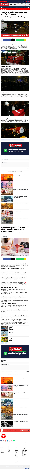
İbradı (16, 452)
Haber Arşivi (24, 455)
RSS (7, 466)
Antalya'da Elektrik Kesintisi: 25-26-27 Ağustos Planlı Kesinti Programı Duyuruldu (20, 182)
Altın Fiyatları (24, 448)
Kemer (16, 454)
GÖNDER (27, 371)
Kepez (16, 455)
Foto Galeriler (24, 443)
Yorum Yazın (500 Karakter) (5, 364)
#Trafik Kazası (4, 139)
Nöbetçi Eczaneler (25, 450)
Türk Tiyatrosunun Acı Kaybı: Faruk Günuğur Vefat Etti (20, 421)
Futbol (9, 450)
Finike (16, 449)
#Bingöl (8, 139)
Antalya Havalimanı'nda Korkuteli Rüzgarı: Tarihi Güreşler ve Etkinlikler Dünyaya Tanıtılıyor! (17, 9)
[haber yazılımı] (27, 468)
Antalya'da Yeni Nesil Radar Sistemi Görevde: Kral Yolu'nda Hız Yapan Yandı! (20, 197)
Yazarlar (22, 1)
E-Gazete (20, 1)
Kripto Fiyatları (24, 449)
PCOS (6, 287)
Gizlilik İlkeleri (24, 454)
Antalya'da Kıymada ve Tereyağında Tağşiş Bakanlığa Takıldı (20, 189)
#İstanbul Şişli (13, 139)
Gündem (7, 11)
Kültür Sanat (2, 452)
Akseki (16, 442)
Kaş (15, 453)
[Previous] (6, 9)
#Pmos (3, 343)
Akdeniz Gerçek (3, 11)
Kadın (1, 451)
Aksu (15, 443)
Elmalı (16, 448)
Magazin (9, 448)
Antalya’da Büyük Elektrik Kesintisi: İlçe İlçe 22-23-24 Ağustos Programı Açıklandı (20, 175)
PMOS (18, 263)
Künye (23, 452)
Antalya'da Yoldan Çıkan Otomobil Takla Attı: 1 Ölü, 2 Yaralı (20, 218)
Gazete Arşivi (24, 456)
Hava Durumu (24, 451)
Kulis (1, 443)
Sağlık (9, 442)
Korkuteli (16, 457)
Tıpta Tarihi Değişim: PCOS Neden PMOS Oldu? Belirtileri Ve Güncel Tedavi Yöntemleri (21, 211)
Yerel (1, 450)
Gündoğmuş (16, 451)
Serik (16, 462)
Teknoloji (9, 449)
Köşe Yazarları (24, 442)
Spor (1, 448)
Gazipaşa (16, 450)
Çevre (9, 451)
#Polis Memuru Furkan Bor (19, 139)
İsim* (2, 158)
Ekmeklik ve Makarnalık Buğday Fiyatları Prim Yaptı (20, 203)
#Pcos (6, 343)
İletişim (23, 453)
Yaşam (1, 449)
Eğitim (9, 443)
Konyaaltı (16, 456)
